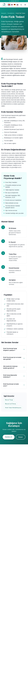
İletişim (20, 437)
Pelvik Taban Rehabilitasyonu (13, 407)
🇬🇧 (12, 4)
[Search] (21, 4)
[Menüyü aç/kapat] (25, 4)
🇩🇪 (14, 4)
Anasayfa (3, 13)
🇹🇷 (9, 4)
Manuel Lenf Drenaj (10, 403)
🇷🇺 (17, 4)
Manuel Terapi (9, 400)
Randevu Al (8, 437)
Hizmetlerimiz (11, 13)
